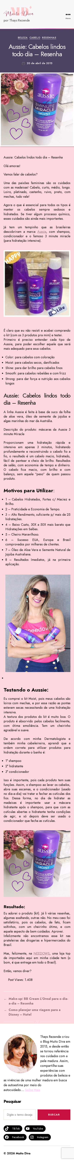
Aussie (41, 231)
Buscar (54, 1115)
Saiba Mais (32, 1090)
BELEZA (23, 37)
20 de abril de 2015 (39, 63)
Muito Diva (23, 1153)
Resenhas (49, 37)
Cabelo (34, 37)
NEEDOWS (42, 953)
